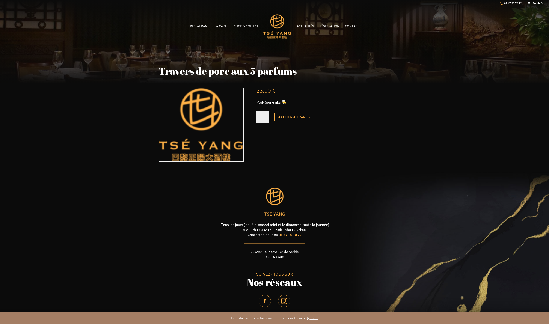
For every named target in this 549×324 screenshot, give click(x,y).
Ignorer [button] (312, 318)
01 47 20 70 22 (290, 234)
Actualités (305, 26)
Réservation (329, 26)
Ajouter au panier (294, 117)
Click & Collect (246, 26)
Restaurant (199, 26)
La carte (221, 26)
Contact (352, 26)
